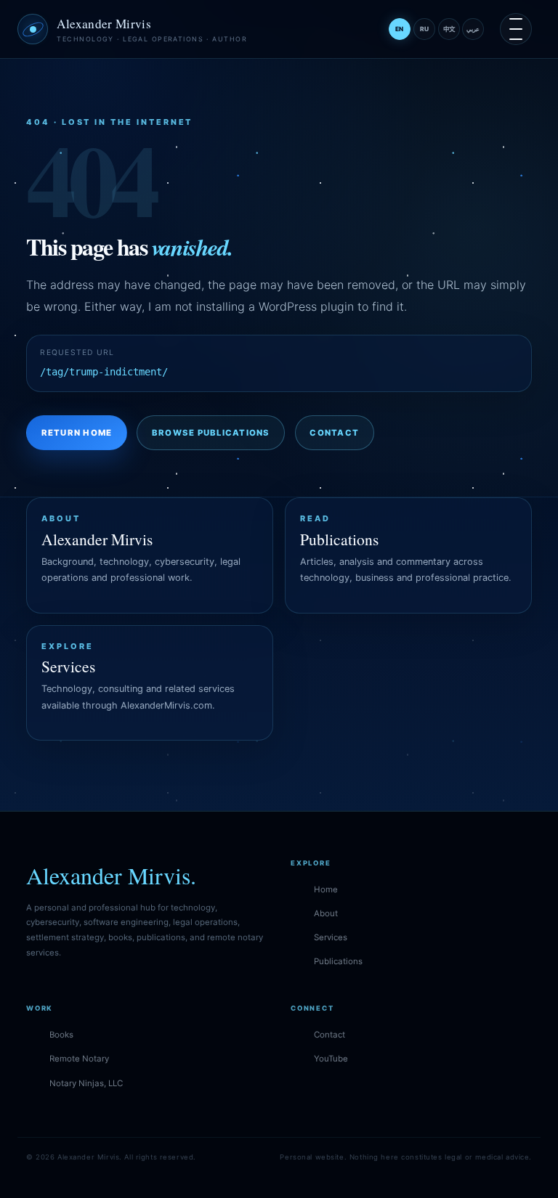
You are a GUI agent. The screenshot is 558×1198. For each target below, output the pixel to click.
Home (326, 889)
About (326, 913)
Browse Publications (211, 433)
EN (399, 29)
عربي (473, 29)
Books (61, 1035)
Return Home (77, 433)
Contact (334, 433)
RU (424, 29)
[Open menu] (516, 29)
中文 (449, 29)
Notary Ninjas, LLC (86, 1083)
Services (330, 937)
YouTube (331, 1059)
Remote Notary (79, 1059)
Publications (338, 961)
